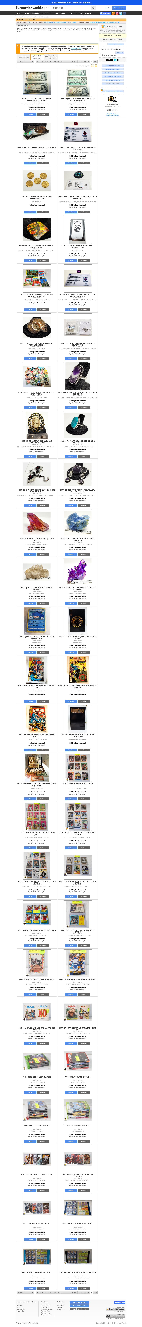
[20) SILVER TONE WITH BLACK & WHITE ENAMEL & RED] (37, 474)
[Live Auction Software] (115, 1310)
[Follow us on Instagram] (117, 13)
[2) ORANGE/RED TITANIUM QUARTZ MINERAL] (37, 523)
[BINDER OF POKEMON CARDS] (78, 1208)
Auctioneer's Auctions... (113, 115)
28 (55, 62)
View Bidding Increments (112, 69)
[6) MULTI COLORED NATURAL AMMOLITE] (37, 132)
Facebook (60, 1305)
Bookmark (43, 114)
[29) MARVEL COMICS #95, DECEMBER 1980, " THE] (37, 719)
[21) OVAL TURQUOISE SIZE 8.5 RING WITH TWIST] (78, 425)
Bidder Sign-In (46, 1305)
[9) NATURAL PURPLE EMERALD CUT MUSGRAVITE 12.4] (78, 278)
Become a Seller (79, 1306)
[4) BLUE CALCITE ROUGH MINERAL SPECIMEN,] (78, 523)
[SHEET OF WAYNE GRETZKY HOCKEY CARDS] (78, 817)
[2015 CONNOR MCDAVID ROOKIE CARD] (78, 963)
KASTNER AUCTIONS (42, 17)
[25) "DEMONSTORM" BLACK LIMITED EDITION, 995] (78, 719)
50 (91, 62)
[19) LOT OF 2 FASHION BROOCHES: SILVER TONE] (78, 327)
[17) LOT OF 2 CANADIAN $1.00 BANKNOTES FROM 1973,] (37, 83)
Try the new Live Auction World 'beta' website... (71, 2)
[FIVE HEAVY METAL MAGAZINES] (37, 1159)
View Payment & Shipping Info (112, 76)
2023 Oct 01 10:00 (51, 57)
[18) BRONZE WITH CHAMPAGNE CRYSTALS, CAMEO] (37, 425)
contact (79, 13)
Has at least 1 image (109, 55)
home (19, 13)
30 (61, 62)
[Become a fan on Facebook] (124, 13)
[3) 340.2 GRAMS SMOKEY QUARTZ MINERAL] (37, 572)
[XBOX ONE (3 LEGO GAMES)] (37, 1061)
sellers (88, 13)
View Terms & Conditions (112, 80)
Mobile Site (20, 1311)
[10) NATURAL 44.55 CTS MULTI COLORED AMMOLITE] (78, 181)
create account (119, 8)
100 (95, 62)
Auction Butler (46, 1313)
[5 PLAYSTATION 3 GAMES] (78, 1061)
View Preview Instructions (112, 65)
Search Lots (45, 1307)
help (70, 13)
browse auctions (32, 13)
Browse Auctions (46, 1309)
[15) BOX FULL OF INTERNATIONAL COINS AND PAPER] (37, 768)
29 (58, 62)
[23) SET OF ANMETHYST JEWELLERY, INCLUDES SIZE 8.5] (78, 474)
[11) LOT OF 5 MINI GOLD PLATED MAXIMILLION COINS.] (37, 181)
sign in (107, 8)
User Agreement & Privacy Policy (27, 1323)
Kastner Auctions (112, 104)
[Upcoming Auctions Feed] (113, 13)
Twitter (59, 1307)
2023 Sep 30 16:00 (37, 57)
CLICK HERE (76, 49)
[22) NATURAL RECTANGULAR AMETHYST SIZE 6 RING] (78, 376)
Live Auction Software (118, 1311)
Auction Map (45, 1311)
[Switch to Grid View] (92, 65)
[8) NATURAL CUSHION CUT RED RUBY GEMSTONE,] (78, 132)
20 (88, 62)
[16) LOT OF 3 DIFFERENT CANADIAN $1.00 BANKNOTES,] (78, 83)
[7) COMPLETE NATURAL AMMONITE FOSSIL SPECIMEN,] (37, 327)
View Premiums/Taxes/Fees (112, 72)
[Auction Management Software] (115, 1317)
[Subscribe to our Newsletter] (105, 13)
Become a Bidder (79, 1302)
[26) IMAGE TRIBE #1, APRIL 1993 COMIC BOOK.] (78, 621)
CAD (29, 22)
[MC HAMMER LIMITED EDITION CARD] (37, 963)
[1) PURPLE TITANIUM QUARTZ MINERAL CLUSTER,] (78, 572)
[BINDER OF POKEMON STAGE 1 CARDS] (78, 1257)
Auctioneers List (46, 1315)
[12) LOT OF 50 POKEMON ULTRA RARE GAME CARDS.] (37, 621)
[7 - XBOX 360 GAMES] (78, 1110)
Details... (30, 114)
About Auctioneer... (112, 113)
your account (60, 13)
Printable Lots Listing (112, 83)
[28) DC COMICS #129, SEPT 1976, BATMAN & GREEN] (78, 670)
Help (18, 1307)
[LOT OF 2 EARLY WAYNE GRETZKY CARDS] (78, 914)
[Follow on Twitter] (120, 13)
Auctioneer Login (79, 1309)
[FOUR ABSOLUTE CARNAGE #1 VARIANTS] (78, 1159)
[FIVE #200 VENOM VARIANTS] (37, 1208)
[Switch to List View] (96, 65)
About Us (20, 1305)
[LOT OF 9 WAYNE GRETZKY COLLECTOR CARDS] (37, 865)
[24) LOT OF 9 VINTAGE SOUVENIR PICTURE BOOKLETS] (37, 278)
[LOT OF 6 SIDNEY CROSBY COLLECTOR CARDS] (78, 865)
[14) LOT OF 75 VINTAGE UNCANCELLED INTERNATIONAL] (37, 376)
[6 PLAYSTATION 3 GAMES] (37, 1110)
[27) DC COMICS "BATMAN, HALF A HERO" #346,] (37, 670)
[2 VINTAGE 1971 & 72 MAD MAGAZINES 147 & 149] (37, 1012)
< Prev (20, 62)
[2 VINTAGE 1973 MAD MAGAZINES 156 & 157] (78, 1012)
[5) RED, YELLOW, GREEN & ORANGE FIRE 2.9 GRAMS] (37, 230)
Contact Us (20, 1309)
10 (85, 62)
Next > (74, 62)
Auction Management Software (116, 1318)
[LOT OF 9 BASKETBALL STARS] (78, 768)
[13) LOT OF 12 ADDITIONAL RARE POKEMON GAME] (78, 230)
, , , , (60, 22)
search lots (46, 13)
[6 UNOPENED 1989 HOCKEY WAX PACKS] (37, 914)
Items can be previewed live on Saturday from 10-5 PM (104, 22)
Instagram (60, 1309)
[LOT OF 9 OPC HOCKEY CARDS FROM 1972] (37, 817)
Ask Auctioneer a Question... (112, 91)
